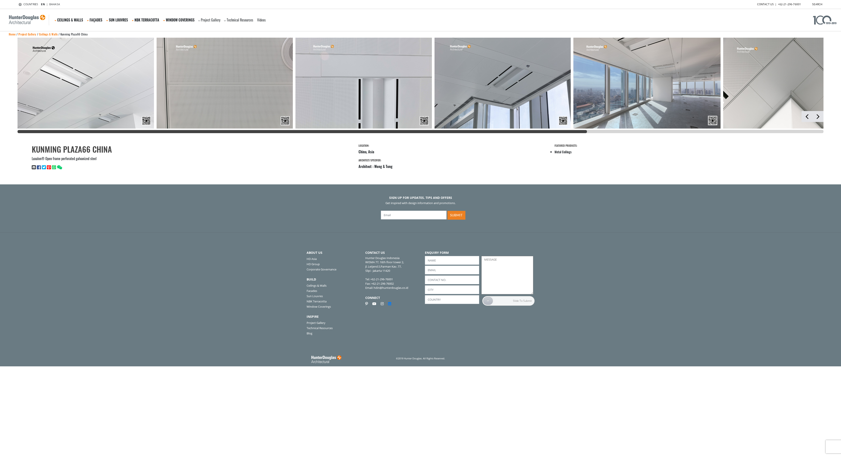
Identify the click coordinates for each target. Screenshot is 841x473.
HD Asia (312, 259)
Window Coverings (319, 307)
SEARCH (817, 4)
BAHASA (54, 4)
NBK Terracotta (317, 301)
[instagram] (384, 303)
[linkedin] (389, 303)
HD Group (313, 264)
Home (12, 34)
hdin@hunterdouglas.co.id (391, 288)
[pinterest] (368, 303)
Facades (312, 291)
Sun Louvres (315, 296)
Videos (261, 20)
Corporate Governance (321, 269)
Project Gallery (210, 20)
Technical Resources (240, 20)
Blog (309, 333)
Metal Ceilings (563, 152)
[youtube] (376, 303)
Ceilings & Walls (48, 34)
